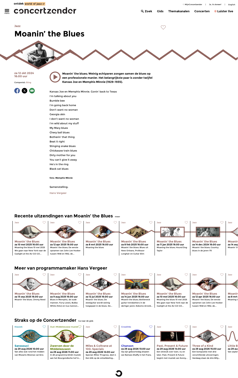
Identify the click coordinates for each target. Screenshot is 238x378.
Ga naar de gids (85, 321)
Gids (160, 11)
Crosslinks (126, 327)
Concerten (202, 11)
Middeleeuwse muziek (67, 327)
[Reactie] (32, 91)
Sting (28, 82)
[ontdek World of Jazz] (34, 4)
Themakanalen (179, 11)
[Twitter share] (24, 91)
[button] (55, 77)
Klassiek (18, 327)
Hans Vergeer (58, 193)
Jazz (17, 26)
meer (117, 216)
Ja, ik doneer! (215, 4)
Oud (52, 327)
